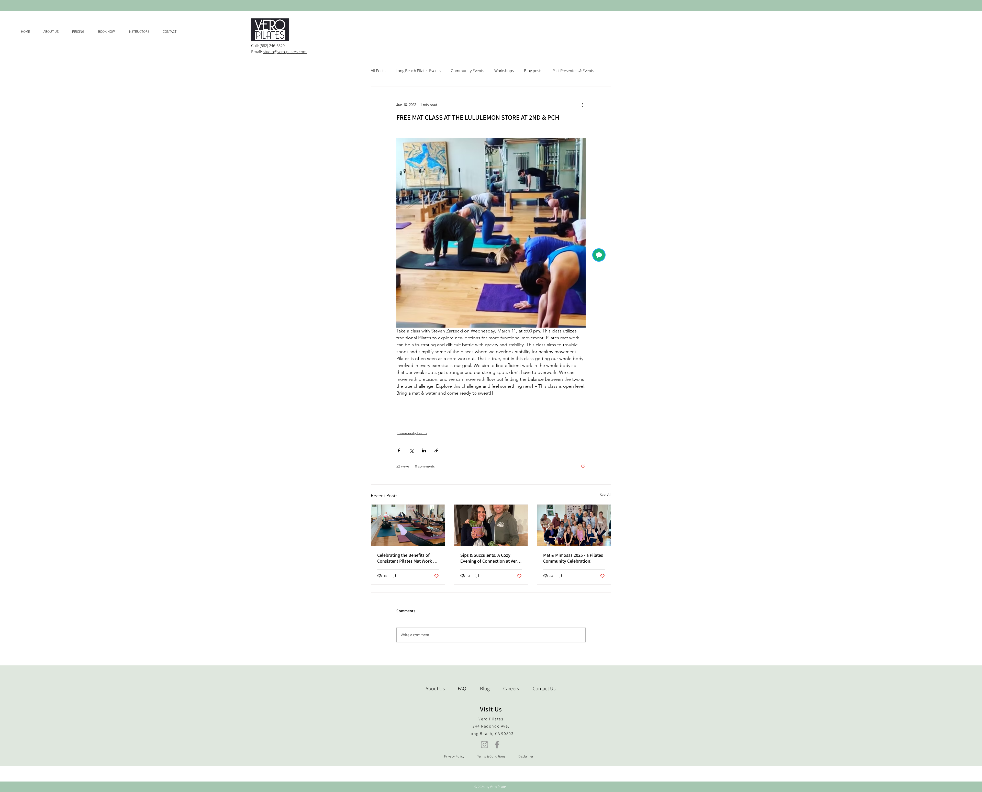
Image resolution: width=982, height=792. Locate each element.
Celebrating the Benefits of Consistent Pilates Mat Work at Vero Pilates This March (407, 558)
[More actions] (582, 105)
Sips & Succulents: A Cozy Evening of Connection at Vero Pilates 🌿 (490, 558)
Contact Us (544, 688)
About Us (435, 688)
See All (605, 495)
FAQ (462, 688)
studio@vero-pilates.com (285, 51)
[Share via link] (436, 450)
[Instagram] (484, 745)
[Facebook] (497, 745)
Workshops (504, 70)
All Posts (378, 70)
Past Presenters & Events (573, 70)
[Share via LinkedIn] (423, 450)
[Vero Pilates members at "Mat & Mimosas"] (574, 525)
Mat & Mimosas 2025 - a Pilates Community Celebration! (573, 558)
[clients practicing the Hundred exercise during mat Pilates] (408, 525)
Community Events (467, 70)
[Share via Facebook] (398, 450)
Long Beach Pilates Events (418, 70)
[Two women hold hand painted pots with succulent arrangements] (491, 525)
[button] (81, 31)
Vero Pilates (490, 719)
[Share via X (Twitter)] (411, 450)
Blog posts (533, 70)
